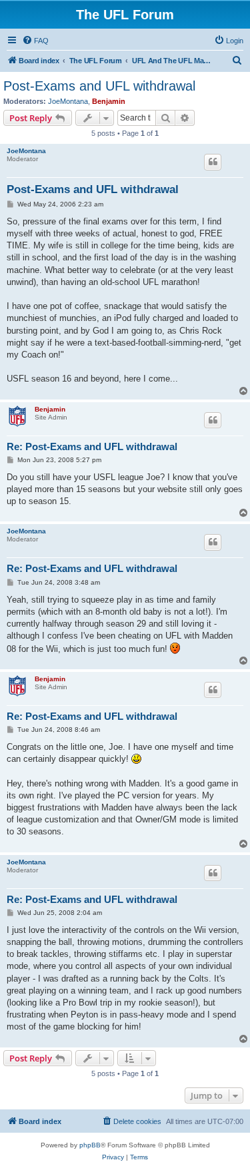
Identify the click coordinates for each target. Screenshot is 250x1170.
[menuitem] (35, 41)
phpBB (90, 1145)
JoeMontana (68, 101)
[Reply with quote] (212, 162)
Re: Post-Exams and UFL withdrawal (92, 446)
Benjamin (108, 101)
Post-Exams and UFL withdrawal (99, 86)
